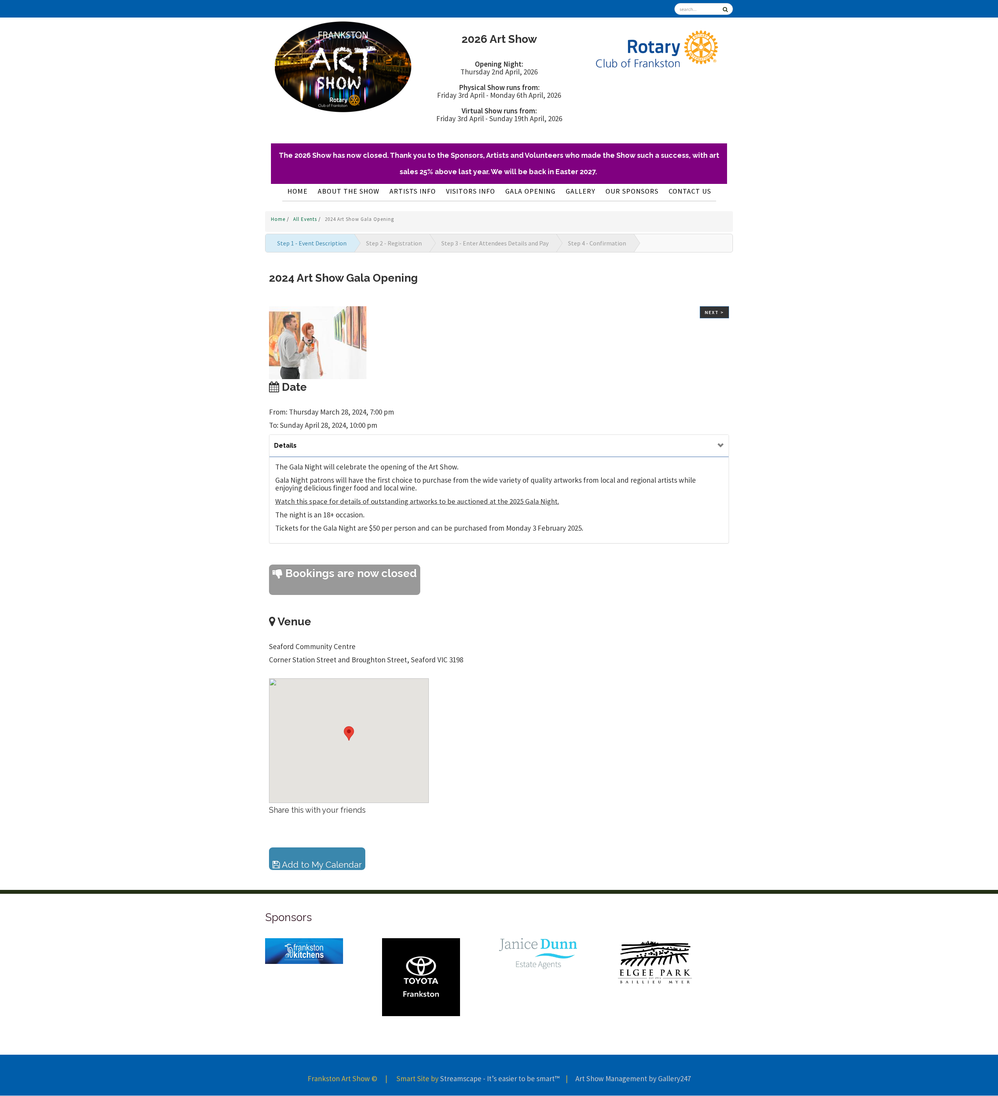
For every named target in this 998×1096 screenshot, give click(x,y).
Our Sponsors (631, 191)
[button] (349, 733)
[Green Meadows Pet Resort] (421, 970)
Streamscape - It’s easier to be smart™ (499, 1078)
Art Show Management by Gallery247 (633, 1078)
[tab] (499, 446)
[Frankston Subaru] (304, 956)
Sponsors (288, 917)
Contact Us (690, 191)
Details (285, 445)
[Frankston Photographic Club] (655, 977)
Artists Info (412, 191)
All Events (306, 219)
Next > (714, 312)
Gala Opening (530, 191)
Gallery (580, 191)
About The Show (348, 191)
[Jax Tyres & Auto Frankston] (538, 951)
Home (297, 191)
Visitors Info (470, 191)
